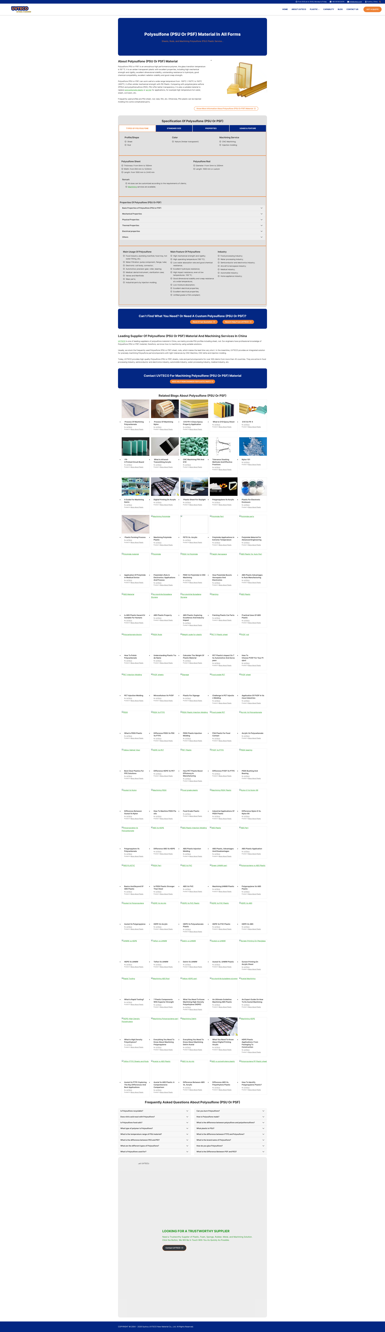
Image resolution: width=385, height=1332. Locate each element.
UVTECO (122, 341)
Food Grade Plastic (191, 811)
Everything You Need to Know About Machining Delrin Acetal (193, 1042)
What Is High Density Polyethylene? (133, 1040)
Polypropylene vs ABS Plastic (251, 887)
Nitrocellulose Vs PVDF (164, 695)
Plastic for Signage (191, 695)
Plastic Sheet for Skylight (194, 500)
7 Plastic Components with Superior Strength (164, 1000)
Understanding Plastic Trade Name (165, 656)
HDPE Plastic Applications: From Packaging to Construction (250, 1043)
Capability (328, 9)
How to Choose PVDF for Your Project (253, 657)
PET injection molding (133, 695)
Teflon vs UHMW (161, 962)
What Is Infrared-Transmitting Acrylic (162, 460)
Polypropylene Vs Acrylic (223, 500)
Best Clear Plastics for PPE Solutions (134, 772)
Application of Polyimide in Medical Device (135, 576)
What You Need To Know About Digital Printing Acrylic (223, 1042)
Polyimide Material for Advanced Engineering (251, 538)
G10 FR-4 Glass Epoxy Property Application (193, 423)
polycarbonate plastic (134, 90)
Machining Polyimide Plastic (163, 538)
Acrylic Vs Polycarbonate (252, 733)
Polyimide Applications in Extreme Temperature (223, 538)
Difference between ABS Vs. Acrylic (194, 1083)
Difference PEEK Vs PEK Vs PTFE (164, 734)
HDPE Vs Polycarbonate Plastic (193, 925)
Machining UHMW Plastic (223, 886)
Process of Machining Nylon (163, 423)
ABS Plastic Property (163, 615)
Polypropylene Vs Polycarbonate (131, 850)
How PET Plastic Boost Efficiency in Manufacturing (193, 773)
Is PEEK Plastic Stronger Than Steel (164, 887)
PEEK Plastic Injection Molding (192, 734)
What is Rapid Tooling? (134, 999)
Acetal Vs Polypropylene (134, 924)
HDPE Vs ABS (247, 924)
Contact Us (352, 9)
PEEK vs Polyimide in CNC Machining (194, 576)
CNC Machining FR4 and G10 (193, 460)
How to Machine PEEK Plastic (165, 812)
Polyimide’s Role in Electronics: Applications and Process (164, 577)
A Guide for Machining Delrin (134, 501)
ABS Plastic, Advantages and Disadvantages (223, 850)
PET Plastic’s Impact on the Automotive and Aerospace (223, 657)
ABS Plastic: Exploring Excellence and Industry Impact (193, 617)
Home (285, 9)
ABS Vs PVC (188, 886)
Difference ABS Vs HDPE (164, 849)
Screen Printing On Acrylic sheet (250, 963)
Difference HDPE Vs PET (164, 771)
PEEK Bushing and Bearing (250, 772)
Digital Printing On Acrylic (165, 500)
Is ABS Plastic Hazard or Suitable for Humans (134, 616)
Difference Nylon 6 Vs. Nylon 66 (251, 812)
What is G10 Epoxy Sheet (223, 422)
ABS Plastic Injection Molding (192, 850)
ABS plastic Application (252, 849)
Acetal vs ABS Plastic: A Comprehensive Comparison (164, 1084)
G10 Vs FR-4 (247, 422)
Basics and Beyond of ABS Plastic (133, 887)
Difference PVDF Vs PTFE (223, 771)
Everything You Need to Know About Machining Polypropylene (164, 1042)
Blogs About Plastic (137, 429)
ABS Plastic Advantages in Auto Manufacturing (252, 576)
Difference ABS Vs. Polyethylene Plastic (221, 1083)
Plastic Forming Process (135, 537)
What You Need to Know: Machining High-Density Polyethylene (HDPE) (194, 1001)
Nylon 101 (246, 459)
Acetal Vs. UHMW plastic (223, 962)
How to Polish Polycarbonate (130, 656)
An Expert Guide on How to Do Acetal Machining (252, 1000)
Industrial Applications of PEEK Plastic (223, 812)
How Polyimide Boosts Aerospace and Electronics (222, 577)
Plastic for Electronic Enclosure (251, 501)
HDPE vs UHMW (131, 962)
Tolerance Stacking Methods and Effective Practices (222, 462)
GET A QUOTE (372, 9)
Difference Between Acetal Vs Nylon (133, 812)
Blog (340, 9)
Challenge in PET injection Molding (223, 696)
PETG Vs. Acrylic (190, 537)
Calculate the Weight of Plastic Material (193, 656)
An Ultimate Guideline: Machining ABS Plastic (222, 1000)
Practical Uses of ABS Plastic (251, 616)
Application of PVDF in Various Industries (253, 696)
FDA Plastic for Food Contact (221, 734)
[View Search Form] (380, 2)
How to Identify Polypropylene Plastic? (252, 1083)
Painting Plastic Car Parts (223, 615)
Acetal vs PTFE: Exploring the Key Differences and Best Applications (135, 1084)
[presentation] (135, 409)
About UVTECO (299, 9)
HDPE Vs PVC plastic (221, 924)
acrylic (148, 90)
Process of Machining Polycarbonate (134, 423)
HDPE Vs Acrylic (161, 924)
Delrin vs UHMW (190, 962)
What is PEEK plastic (133, 733)
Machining (132, 187)
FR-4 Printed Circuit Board (134, 460)
